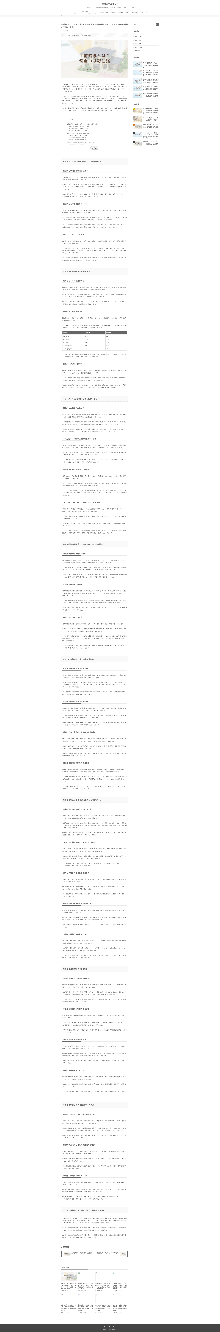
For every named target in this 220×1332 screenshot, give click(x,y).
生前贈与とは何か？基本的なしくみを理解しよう (83, 124)
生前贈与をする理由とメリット (81, 128)
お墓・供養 (138, 36)
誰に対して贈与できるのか (79, 130)
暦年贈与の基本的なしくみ (79, 144)
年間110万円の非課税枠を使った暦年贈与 (81, 142)
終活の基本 (138, 44)
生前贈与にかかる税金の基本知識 (79, 133)
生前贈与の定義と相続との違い (81, 126)
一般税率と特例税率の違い (79, 137)
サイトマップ (112, 1326)
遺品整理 (137, 51)
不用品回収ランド (110, 4)
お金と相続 (65, 1247)
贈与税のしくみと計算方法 (79, 135)
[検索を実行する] (157, 24)
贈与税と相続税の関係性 (79, 140)
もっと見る (95, 148)
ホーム (105, 1326)
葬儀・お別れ (138, 47)
